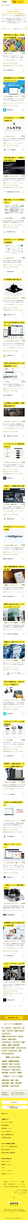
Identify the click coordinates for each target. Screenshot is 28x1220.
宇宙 (20, 1050)
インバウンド (16, 1042)
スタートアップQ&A (7, 1122)
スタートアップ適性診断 (21, 1190)
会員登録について (6, 1128)
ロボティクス (16, 1028)
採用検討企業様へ (12, 1184)
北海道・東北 (5, 1080)
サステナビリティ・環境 (8, 1047)
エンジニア (17, 1064)
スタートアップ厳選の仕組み (9, 1146)
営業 (11, 1064)
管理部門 (4, 1067)
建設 (23, 1042)
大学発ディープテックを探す (13, 1076)
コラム (3, 1167)
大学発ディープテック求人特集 (20, 1192)
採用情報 (22, 1181)
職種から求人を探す (13, 1057)
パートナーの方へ (21, 1184)
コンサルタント (6, 1069)
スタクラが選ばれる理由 (8, 1143)
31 (19, 1006)
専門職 (19, 1072)
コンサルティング (6, 1042)
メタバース (10, 1030)
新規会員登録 (14, 2)
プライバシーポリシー (14, 1181)
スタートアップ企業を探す (13, 1024)
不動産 (4, 1045)
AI (2, 1028)
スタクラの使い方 (6, 1131)
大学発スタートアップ (7, 1173)
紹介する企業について (7, 1149)
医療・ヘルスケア (19, 1030)
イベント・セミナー (6, 1170)
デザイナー (12, 1072)
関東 (12, 1080)
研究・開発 (5, 1072)
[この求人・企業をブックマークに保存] (23, 70)
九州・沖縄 (5, 1086)
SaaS (3, 1030)
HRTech (21, 1036)
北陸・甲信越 (5, 1083)
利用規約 (5, 1181)
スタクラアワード (22, 1194)
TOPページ (4, 1113)
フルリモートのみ (14, 1086)
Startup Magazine (6, 1158)
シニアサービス (6, 1033)
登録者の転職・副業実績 (8, 1152)
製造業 (9, 1045)
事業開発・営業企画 (14, 1061)
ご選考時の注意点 (6, 1137)
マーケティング (13, 1050)
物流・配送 (16, 1045)
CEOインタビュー (6, 1161)
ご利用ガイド (5, 1119)
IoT (23, 1028)
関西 (12, 1083)
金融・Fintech (12, 1039)
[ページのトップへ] (25, 1010)
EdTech (4, 1039)
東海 (17, 1080)
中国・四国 (18, 1083)
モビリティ (8, 1028)
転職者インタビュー (6, 1164)
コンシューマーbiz (21, 1047)
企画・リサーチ (16, 1069)
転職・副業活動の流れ (7, 1134)
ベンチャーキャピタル (7, 1053)
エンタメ (4, 1050)
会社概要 (5, 1184)
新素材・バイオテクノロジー (9, 1036)
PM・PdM (4, 1064)
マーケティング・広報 (14, 1067)
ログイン (21, 1)
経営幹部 (4, 1061)
